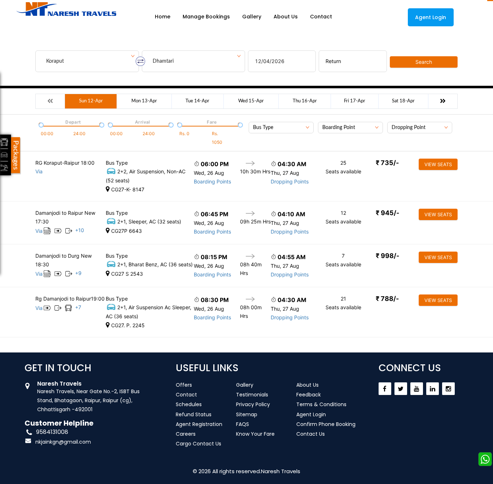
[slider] (40, 124)
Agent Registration (199, 424)
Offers (184, 384)
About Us (286, 16)
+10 (79, 230)
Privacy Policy (253, 404)
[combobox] (281, 127)
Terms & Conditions (321, 404)
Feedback (308, 394)
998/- (387, 255)
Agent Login (430, 17)
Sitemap (246, 414)
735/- (387, 162)
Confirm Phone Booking (325, 424)
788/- (387, 298)
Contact (321, 16)
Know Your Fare (255, 434)
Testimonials (252, 394)
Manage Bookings (206, 16)
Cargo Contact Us (198, 443)
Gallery (251, 16)
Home (162, 16)
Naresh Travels (280, 471)
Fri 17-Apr (354, 101)
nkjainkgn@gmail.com (63, 441)
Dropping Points (290, 181)
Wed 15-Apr (251, 101)
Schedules (189, 404)
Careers (186, 434)
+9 (78, 273)
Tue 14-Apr (197, 101)
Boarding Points (212, 181)
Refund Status (193, 414)
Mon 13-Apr (144, 101)
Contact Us (310, 434)
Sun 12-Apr (91, 101)
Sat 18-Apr (403, 101)
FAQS (242, 424)
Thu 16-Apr (305, 101)
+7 (78, 307)
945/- (387, 213)
